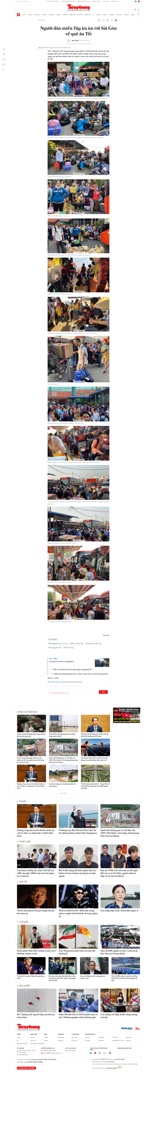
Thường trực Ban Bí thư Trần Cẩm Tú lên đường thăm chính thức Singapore (78, 831)
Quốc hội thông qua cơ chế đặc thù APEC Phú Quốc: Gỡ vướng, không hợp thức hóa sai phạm (63, 760)
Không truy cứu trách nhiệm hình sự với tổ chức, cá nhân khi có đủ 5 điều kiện (31, 786)
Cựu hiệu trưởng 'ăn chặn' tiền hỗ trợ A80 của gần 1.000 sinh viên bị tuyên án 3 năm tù (35, 873)
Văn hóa (98, 14)
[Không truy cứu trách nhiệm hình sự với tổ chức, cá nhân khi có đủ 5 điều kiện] (31, 773)
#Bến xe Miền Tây (76, 643)
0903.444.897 (71, 1050)
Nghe (4, 49)
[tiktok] (101, 1053)
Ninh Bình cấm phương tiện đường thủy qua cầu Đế (62, 735)
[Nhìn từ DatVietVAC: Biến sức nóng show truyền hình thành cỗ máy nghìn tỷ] (78, 896)
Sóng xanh (37, 14)
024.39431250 (23, 1054)
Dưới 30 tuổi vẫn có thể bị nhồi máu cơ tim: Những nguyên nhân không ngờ (78, 1016)
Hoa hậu (126, 14)
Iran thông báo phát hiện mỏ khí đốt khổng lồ (77, 952)
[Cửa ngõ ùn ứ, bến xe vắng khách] (102, 662)
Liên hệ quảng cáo (48, 1048)
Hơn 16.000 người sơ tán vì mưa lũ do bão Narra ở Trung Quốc (119, 952)
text (103, 20)
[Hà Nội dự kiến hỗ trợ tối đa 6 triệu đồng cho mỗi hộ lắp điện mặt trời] (95, 747)
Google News (116, 20)
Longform (75, 1034)
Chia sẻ (4, 54)
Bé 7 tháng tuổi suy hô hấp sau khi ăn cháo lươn (36, 1016)
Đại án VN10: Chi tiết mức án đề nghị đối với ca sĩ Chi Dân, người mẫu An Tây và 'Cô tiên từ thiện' (119, 873)
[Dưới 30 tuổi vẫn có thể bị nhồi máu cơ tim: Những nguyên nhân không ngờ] (78, 1000)
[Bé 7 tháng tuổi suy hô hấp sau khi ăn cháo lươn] (37, 1000)
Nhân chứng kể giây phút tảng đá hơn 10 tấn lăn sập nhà (31, 735)
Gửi (103, 692)
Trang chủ (18, 14)
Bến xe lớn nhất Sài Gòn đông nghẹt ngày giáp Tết (73, 669)
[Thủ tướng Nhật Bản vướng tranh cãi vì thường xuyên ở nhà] (37, 936)
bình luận (111, 20)
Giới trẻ (65, 14)
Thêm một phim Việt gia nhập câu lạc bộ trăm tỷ (36, 912)
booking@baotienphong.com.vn (52, 1053)
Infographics (90, 1034)
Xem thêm (138, 14)
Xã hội (24, 14)
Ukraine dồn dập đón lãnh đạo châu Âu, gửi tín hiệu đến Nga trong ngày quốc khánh (62, 978)
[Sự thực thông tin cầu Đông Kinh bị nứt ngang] (63, 773)
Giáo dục (111, 14)
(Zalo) (54, 1050)
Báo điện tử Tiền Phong (78, 7)
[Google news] (110, 1053)
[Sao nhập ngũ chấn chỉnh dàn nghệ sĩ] (120, 896)
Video (132, 14)
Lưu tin (4, 59)
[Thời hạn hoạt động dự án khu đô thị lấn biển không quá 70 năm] (95, 723)
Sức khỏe (51, 14)
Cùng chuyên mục (27, 711)
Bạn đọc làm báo (28, 1068)
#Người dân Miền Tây (93, 643)
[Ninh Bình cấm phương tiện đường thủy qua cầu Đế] (63, 723)
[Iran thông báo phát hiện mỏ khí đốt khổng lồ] (78, 936)
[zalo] (105, 1053)
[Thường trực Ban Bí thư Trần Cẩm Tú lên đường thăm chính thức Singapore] (78, 816)
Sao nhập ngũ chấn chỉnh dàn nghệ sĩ (119, 910)
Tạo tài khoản (63, 682)
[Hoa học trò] (137, 1028)
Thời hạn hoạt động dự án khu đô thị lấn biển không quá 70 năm (94, 735)
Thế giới (58, 14)
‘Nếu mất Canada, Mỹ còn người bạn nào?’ (31, 977)
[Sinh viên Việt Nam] (126, 1028)
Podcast (61, 1034)
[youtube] (139, 1)
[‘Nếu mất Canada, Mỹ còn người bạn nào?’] (31, 965)
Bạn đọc (101, 1040)
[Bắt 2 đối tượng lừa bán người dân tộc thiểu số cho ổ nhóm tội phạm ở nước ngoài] (78, 856)
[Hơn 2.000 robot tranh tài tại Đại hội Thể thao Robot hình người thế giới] (125, 965)
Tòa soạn (106, 1)
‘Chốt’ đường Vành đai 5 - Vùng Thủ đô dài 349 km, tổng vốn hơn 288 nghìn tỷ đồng (95, 786)
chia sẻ (99, 20)
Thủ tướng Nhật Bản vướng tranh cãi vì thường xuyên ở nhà (36, 952)
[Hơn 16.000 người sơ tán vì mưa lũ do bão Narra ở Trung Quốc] (120, 936)
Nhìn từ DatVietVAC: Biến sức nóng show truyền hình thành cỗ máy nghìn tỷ (78, 913)
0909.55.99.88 (47, 1050)
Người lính (88, 14)
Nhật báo (34, 1034)
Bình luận (4, 64)
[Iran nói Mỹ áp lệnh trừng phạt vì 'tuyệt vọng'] (94, 965)
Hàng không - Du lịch (118, 1040)
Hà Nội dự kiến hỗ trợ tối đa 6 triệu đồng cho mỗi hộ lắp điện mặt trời (94, 759)
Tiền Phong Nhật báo (68, 1)
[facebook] (136, 1)
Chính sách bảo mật (124, 1048)
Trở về (4, 69)
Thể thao (80, 14)
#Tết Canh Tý (68, 647)
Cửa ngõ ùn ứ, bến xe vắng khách (61, 661)
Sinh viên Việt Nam (83, 1)
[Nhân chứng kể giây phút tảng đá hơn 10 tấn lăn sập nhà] (31, 723)
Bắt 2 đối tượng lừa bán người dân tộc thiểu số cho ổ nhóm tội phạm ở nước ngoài (77, 873)
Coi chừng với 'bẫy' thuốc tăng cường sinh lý (118, 1016)
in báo (107, 20)
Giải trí (105, 14)
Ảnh (45, 1034)
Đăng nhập (51, 682)
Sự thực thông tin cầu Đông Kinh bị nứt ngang (62, 785)
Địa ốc (45, 14)
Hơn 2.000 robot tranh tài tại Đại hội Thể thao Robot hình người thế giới (124, 978)
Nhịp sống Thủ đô (22, 1043)
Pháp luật (72, 14)
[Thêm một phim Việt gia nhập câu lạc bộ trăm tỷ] (37, 896)
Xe (93, 14)
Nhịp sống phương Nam (37, 1043)
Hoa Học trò (96, 1)
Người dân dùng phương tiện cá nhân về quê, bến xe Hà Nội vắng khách (81, 674)
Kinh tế (30, 14)
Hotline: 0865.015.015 (52, 1)
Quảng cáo (115, 1)
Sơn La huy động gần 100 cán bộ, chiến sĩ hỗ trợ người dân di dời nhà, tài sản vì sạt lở (30, 760)
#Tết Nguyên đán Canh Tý (57, 643)
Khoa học (119, 14)
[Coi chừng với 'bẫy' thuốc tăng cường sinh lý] (120, 1000)
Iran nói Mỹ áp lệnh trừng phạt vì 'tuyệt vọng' (92, 977)
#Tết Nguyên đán (54, 647)
